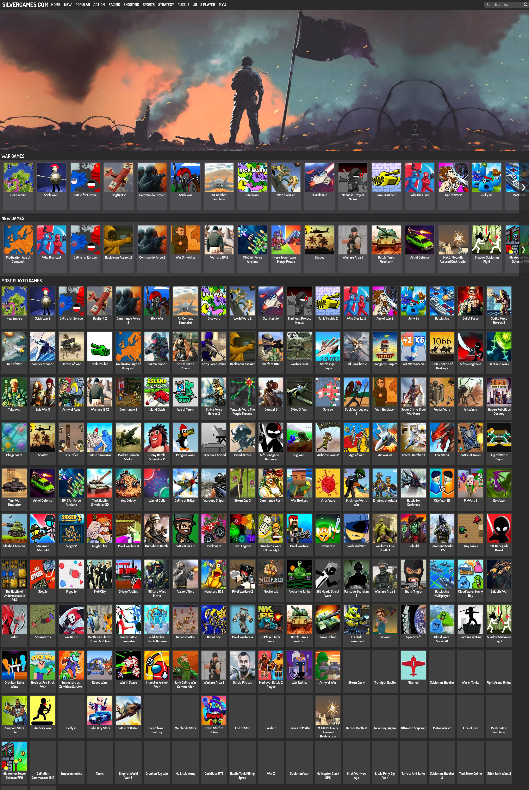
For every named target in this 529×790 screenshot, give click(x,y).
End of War (242, 728)
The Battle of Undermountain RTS (14, 595)
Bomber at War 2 (42, 364)
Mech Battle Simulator (499, 730)
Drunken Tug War (156, 773)
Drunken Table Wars (14, 684)
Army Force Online (214, 364)
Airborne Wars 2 (328, 455)
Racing (114, 4)
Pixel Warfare (299, 546)
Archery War (42, 728)
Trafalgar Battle (385, 682)
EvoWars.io (328, 546)
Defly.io (71, 728)
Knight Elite (100, 546)
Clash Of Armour (14, 546)
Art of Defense (420, 257)
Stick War (185, 195)
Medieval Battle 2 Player (271, 684)
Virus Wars (328, 500)
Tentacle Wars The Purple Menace (242, 411)
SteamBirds (43, 637)
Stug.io (43, 591)
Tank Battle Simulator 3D (100, 502)
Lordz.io (271, 728)
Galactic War (499, 591)
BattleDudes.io (185, 546)
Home (55, 4)
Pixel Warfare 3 (128, 546)
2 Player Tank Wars (271, 639)
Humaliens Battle (157, 546)
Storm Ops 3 (242, 500)
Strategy (166, 4)
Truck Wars (213, 546)
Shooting (131, 4)
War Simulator (185, 257)
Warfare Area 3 (353, 257)
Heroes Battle (185, 637)
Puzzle (183, 4)
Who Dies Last (420, 195)
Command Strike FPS (442, 548)
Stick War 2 (51, 195)
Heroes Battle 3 (356, 728)
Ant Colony (128, 500)
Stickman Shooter (442, 682)
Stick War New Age (356, 775)
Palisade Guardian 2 (356, 593)
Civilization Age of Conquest (18, 259)
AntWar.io (470, 409)
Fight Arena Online (499, 682)
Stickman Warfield (42, 548)
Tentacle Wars (499, 364)
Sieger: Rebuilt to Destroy (499, 411)
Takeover (14, 409)
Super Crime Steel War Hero (413, 411)
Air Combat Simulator (219, 197)
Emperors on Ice (71, 773)
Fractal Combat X (413, 455)
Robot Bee (214, 637)
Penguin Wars (185, 455)
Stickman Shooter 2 (442, 775)
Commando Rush (271, 500)
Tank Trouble (99, 364)
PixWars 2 (470, 500)
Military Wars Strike (157, 593)
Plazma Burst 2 (157, 364)
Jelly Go (486, 195)
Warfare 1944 (300, 364)
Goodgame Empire (385, 364)
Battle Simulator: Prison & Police (99, 639)
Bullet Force (470, 318)
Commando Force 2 (152, 195)
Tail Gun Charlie (356, 364)
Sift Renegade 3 (470, 364)
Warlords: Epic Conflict (385, 548)
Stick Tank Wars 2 (499, 773)
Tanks (100, 773)
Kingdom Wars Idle (14, 730)
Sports (149, 4)
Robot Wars (100, 682)
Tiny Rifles (71, 455)
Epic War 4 (442, 455)
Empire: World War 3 (128, 775)
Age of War (356, 455)
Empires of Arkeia (385, 500)
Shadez (319, 257)
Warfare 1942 (219, 257)
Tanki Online (328, 637)
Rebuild (414, 546)
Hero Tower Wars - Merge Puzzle (286, 259)
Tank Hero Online (470, 773)
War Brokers (299, 500)
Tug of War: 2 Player (499, 457)
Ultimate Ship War (413, 728)
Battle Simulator (100, 455)
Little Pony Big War (385, 775)
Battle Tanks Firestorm (386, 259)
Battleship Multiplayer (442, 593)
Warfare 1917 (271, 364)
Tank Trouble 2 (386, 195)
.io (195, 4)
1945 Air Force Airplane (252, 259)
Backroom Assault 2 (118, 257)
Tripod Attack (242, 455)
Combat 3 (271, 409)
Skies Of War (299, 409)
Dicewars (252, 195)
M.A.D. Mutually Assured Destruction (453, 259)
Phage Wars (14, 455)
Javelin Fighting (470, 637)
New (68, 4)
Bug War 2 (299, 455)
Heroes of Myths (299, 728)
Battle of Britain (185, 500)
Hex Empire (18, 195)
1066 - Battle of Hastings (442, 366)
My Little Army (185, 773)
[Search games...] (526, 5)
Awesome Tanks (299, 591)
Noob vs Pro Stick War (43, 684)
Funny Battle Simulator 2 (157, 457)
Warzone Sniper (214, 500)
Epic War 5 (43, 409)
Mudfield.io (271, 591)
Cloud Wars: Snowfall (442, 639)
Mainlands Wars (185, 728)
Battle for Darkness (413, 502)
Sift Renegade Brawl (499, 548)
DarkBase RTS (214, 773)
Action (99, 4)
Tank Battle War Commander (185, 684)
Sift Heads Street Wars (328, 593)
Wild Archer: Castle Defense (157, 639)
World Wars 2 (286, 195)
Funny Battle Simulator (128, 639)
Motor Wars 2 (442, 728)
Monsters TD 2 (213, 591)
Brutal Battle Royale (185, 366)
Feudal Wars (442, 409)
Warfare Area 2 (385, 591)
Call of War (14, 364)
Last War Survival (413, 364)
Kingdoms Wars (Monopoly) (270, 548)
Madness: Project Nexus (353, 197)
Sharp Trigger (414, 591)
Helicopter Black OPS (328, 775)
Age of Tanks (185, 409)
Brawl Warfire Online (214, 730)
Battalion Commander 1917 (42, 775)
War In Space (128, 682)
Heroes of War (71, 364)
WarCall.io (71, 637)
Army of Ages (71, 409)
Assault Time (185, 591)
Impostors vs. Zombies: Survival (71, 684)
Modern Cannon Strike (128, 457)
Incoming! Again (385, 728)
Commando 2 (128, 409)
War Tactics (299, 682)
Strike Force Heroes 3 (499, 320)
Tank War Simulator (14, 502)
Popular (82, 4)
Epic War (499, 500)
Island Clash (157, 409)
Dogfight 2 (119, 195)
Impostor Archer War (157, 684)
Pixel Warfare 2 (242, 591)
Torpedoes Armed (214, 455)
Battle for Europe (85, 195)
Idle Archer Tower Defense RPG (14, 775)
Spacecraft (413, 637)
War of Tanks (470, 682)
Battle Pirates (242, 682)
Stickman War (299, 773)
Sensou (328, 409)
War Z (271, 773)
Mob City (100, 591)
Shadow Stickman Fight (487, 259)
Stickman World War (356, 502)
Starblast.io (319, 195)
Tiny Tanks (470, 546)
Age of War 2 (453, 195)
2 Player (207, 4)
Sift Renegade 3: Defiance (271, 457)
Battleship (442, 318)
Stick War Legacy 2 (356, 411)
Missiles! (413, 682)
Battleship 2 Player (328, 366)
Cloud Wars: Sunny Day (470, 593)
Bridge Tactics (128, 591)
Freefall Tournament (356, 639)
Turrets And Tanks (413, 773)
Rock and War (356, 546)
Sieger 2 (71, 546)
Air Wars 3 (385, 455)
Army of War (327, 682)
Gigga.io (71, 591)
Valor (14, 637)
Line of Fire (470, 728)
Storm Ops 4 (356, 682)
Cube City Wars (99, 728)
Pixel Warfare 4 (242, 637)
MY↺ (223, 4)
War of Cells (157, 500)
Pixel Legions (242, 546)
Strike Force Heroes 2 (214, 411)
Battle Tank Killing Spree (242, 775)
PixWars (385, 637)
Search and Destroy (156, 730)
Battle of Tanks (470, 455)
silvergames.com (25, 4)
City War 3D (442, 500)
